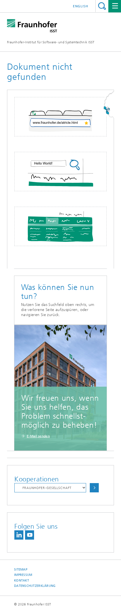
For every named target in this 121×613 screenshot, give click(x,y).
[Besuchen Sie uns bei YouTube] (29, 535)
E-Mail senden (38, 436)
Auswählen (94, 487)
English (80, 6)
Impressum (23, 575)
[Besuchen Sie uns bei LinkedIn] (18, 535)
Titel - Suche (102, 6)
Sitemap (20, 569)
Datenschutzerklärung (35, 586)
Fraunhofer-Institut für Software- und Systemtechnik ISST (51, 42)
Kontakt (21, 580)
